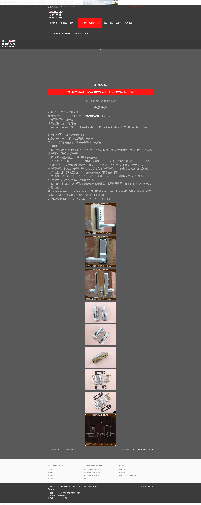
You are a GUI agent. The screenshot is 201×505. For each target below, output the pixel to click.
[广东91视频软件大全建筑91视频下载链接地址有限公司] (56, 14)
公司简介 (51, 469)
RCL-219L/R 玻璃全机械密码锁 (67, 450)
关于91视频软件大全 (55, 465)
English (150, 7)
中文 (145, 7)
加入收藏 (139, 7)
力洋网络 (64, 498)
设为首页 (133, 7)
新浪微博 (150, 486)
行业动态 (122, 472)
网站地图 (2, 504)
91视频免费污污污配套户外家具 (70, 493)
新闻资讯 (122, 465)
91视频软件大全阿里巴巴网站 (57, 495)
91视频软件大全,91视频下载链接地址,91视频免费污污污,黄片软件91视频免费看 (59, 2)
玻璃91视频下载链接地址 (118, 92)
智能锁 (132, 92)
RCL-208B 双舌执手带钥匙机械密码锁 (141, 450)
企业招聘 (51, 478)
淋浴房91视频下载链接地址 (96, 92)
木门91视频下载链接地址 (75, 92)
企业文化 (51, 475)
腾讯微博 (144, 486)
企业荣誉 (51, 472)
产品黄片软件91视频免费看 (94, 465)
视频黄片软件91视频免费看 (127, 475)
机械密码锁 (92, 116)
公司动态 (122, 469)
